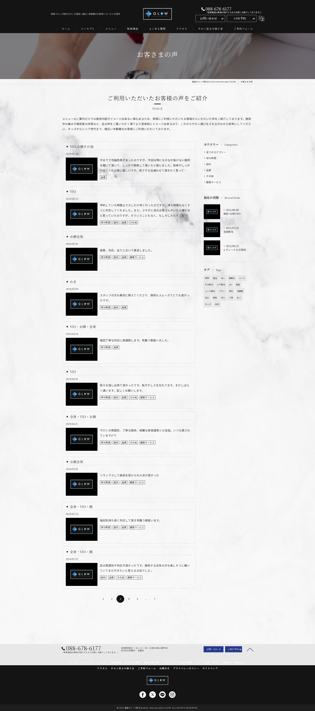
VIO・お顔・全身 (83, 326)
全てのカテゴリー (216, 152)
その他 (133, 222)
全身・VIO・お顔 (83, 416)
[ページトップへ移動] (250, 649)
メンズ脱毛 (210, 291)
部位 (231, 291)
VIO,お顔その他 (82, 146)
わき (73, 281)
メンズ (242, 278)
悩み (207, 297)
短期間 (240, 291)
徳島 (238, 284)
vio (230, 284)
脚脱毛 (232, 278)
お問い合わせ (208, 18)
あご (239, 297)
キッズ (208, 304)
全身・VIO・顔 (81, 506)
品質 (103, 177)
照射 (215, 297)
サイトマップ (210, 668)
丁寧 (231, 297)
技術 (217, 304)
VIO (73, 191)
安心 (223, 297)
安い (223, 278)
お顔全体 (76, 236)
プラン (222, 291)
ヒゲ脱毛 (221, 284)
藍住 (215, 278)
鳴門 (207, 278)
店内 (116, 222)
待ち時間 (105, 222)
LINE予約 (240, 18)
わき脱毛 (209, 284)
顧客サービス (137, 257)
